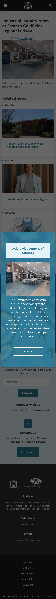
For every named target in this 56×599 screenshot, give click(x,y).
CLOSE (28, 351)
